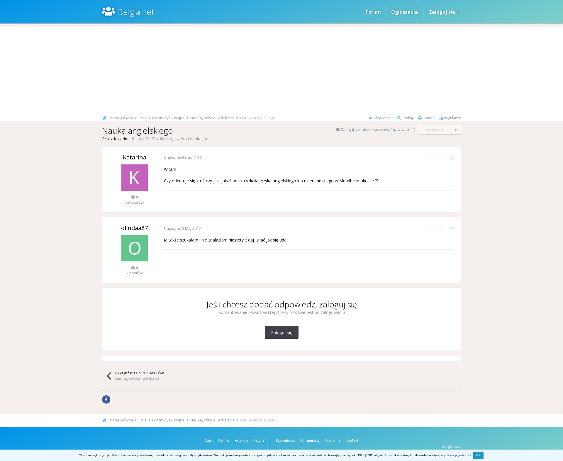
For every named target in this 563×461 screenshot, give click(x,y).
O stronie (332, 440)
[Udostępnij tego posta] (452, 158)
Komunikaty (310, 440)
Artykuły (241, 440)
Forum (373, 12)
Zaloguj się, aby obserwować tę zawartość (378, 129)
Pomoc (428, 117)
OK (478, 455)
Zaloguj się (443, 12)
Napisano (182, 157)
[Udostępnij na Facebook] (106, 399)
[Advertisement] (281, 68)
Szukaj (407, 117)
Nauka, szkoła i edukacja (183, 139)
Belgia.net (136, 11)
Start (209, 440)
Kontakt (352, 440)
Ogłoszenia (404, 12)
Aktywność (382, 117)
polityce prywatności (457, 455)
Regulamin (452, 117)
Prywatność (285, 440)
